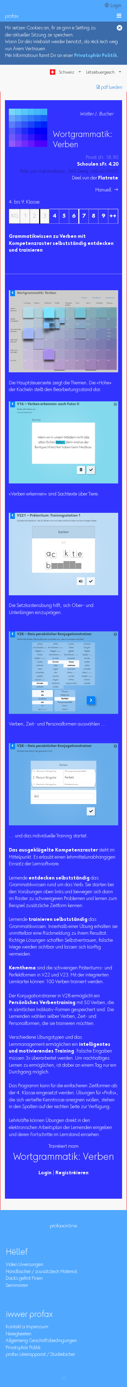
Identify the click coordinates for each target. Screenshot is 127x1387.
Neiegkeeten (18, 1334)
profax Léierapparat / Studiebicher (40, 1354)
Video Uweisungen (24, 1264)
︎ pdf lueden (109, 87)
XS (63, 1378)
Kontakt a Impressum (27, 1327)
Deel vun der (95, 178)
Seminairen (17, 1285)
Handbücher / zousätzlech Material (41, 1271)
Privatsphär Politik (95, 55)
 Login (112, 6)
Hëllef (17, 1252)
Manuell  (106, 190)
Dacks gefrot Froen (24, 1278)
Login (45, 1173)
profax (11, 16)
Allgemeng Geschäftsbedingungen (41, 1341)
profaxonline (63, 1226)
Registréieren (72, 1173)
